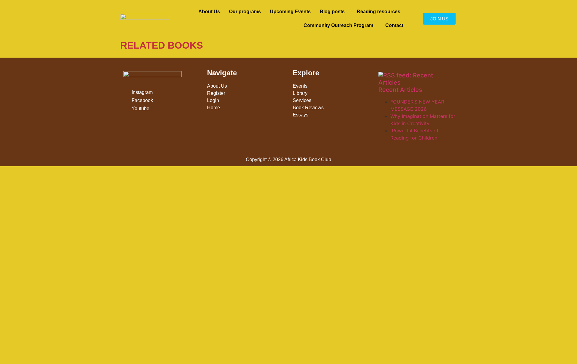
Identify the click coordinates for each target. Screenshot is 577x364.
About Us (209, 11)
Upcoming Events (290, 11)
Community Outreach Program (338, 25)
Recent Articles (400, 89)
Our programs (245, 11)
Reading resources (378, 11)
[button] (333, 12)
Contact (394, 25)
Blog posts (332, 11)
